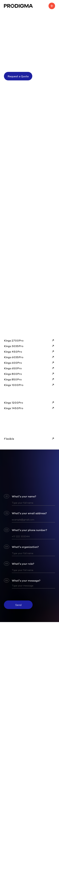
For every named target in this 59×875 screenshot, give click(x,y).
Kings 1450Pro (13, 408)
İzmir (7, 755)
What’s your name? (24, 496)
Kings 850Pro (13, 379)
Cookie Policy (47, 809)
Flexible (9, 439)
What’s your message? (26, 580)
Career (8, 832)
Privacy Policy (46, 815)
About (8, 827)
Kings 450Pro (13, 351)
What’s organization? (25, 547)
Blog (7, 809)
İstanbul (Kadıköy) (15, 744)
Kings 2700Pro (13, 340)
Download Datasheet (20, 312)
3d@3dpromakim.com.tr (19, 686)
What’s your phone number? (29, 530)
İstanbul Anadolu (14, 738)
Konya (7, 749)
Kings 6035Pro (13, 357)
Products (10, 772)
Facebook (10, 710)
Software (10, 792)
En (49, 686)
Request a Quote (18, 76)
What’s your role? (23, 564)
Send (18, 605)
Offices (8, 723)
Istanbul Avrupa (14, 732)
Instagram (10, 698)
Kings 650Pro (13, 368)
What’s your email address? (29, 513)
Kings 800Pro (13, 374)
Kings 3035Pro (13, 346)
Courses (9, 815)
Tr (53, 686)
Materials (10, 782)
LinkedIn (9, 704)
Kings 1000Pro (13, 385)
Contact (9, 821)
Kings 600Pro (13, 363)
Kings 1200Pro (13, 402)
